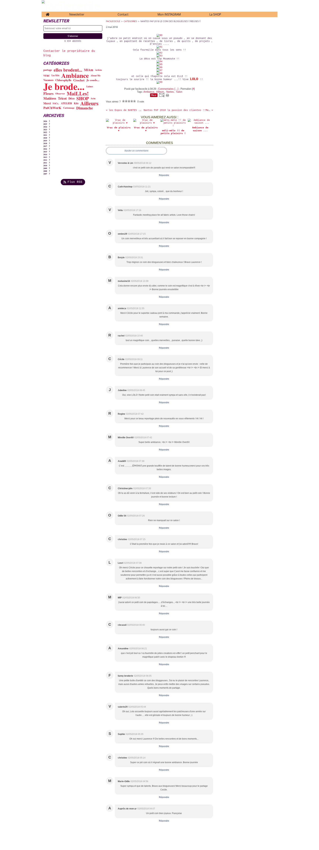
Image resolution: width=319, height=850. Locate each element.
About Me (95, 75)
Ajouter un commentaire (136, 150)
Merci (47, 103)
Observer (60, 93)
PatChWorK (52, 108)
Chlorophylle (63, 80)
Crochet (79, 80)
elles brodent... (68, 70)
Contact (123, 14)
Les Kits (55, 75)
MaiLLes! (78, 93)
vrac (46, 75)
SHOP (82, 98)
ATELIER (66, 103)
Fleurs (48, 93)
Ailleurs (89, 103)
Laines (89, 86)
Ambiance (75, 75)
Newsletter (76, 14)
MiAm (88, 70)
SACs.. (56, 103)
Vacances (48, 80)
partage (47, 70)
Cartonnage (68, 108)
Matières (49, 98)
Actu (93, 98)
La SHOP (215, 14)
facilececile (113, 21)
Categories (130, 21)
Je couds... (92, 80)
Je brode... (64, 86)
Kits (76, 103)
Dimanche (84, 108)
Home (47, 13)
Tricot (62, 98)
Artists (98, 70)
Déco (71, 98)
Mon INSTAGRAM (169, 14)
